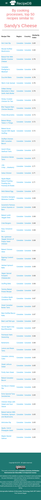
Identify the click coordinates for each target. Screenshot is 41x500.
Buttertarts (5, 343)
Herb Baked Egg (7, 191)
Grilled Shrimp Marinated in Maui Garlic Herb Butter (7, 91)
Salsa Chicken (6, 173)
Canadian (20, 43)
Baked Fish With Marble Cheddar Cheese (7, 59)
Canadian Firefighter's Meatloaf (5, 69)
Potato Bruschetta (7, 115)
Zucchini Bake (6, 77)
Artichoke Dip (6, 422)
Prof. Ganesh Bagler (21, 493)
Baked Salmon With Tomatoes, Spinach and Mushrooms (8, 414)
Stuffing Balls (6, 283)
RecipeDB (24, 3)
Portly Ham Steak (7, 372)
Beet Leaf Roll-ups (8, 321)
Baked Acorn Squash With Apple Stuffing (8, 131)
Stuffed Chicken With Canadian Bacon (7, 141)
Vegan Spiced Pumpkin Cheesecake (6, 275)
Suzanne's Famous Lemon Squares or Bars (8, 207)
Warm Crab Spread (8, 83)
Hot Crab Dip (6, 43)
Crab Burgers (6, 223)
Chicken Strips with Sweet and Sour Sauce (8, 404)
